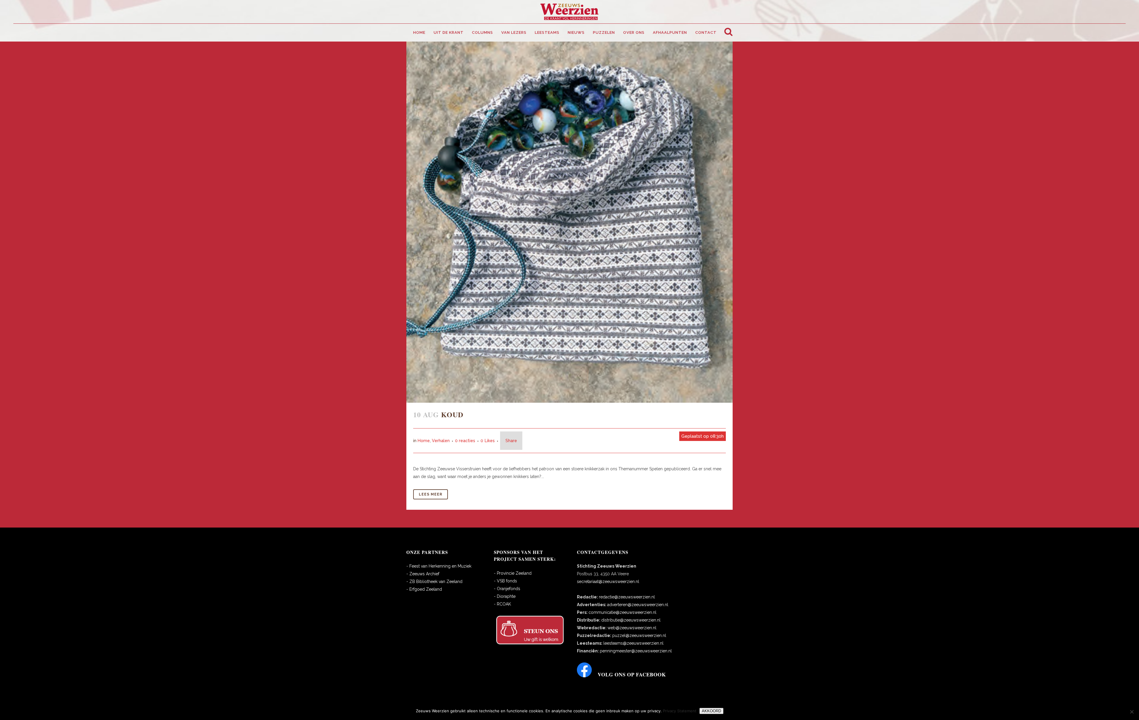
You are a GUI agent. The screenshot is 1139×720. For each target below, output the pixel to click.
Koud (452, 414)
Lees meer (430, 494)
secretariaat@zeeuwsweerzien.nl (608, 581)
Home (424, 440)
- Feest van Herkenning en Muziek (438, 566)
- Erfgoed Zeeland (424, 589)
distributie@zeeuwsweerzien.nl (631, 620)
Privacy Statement (679, 710)
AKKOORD (711, 711)
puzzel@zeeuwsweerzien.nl (639, 635)
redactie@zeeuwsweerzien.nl (627, 597)
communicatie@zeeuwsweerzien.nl (622, 612)
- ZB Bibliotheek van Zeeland (434, 581)
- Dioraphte (505, 596)
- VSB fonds (505, 581)
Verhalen (441, 440)
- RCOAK (502, 604)
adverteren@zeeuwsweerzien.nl (637, 604)
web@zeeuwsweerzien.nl (631, 627)
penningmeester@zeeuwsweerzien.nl (636, 651)
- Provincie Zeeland (513, 573)
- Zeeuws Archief (422, 573)
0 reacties (465, 440)
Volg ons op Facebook (632, 674)
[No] (1132, 712)
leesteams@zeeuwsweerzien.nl (633, 643)
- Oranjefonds (507, 588)
